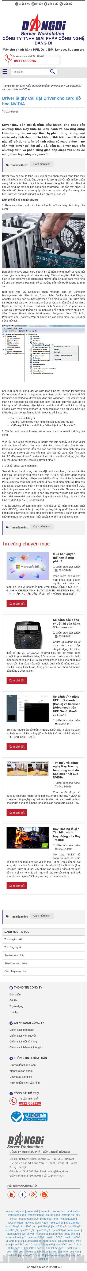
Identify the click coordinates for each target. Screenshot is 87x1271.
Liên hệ (67, 3)
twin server (28, 1233)
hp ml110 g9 (27, 1230)
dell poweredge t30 (57, 1255)
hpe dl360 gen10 (44, 1244)
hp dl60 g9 (74, 1226)
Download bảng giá (21, 1076)
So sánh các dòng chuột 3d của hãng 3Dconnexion (66, 623)
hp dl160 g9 (72, 1222)
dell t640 (13, 1255)
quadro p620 (26, 1255)
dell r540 (63, 1251)
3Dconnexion (15, 1222)
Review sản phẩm (14, 955)
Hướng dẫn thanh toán (23, 1065)
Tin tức (39, 3)
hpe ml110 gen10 (34, 1248)
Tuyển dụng (16, 1006)
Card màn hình (41, 164)
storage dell (53, 1214)
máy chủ (19, 1211)
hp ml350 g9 (59, 1230)
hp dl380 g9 (43, 1226)
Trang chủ (8, 85)
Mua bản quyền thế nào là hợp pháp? (64, 557)
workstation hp (36, 1214)
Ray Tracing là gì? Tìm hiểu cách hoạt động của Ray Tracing (66, 834)
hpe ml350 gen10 (56, 1248)
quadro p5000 (54, 1237)
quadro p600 (50, 1241)
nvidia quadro (68, 1218)
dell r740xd (25, 1251)
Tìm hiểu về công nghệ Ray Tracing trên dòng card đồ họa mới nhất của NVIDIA (66, 770)
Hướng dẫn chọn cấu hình (25, 1082)
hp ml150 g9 (43, 1230)
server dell (32, 1211)
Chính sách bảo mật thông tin (26, 1047)
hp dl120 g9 (57, 1222)
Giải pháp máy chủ (15, 971)
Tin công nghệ (12, 947)
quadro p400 (66, 1241)
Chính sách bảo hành (22, 1029)
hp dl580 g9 (59, 1226)
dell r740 (12, 1251)
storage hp (68, 1214)
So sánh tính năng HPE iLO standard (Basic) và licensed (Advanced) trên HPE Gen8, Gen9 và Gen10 (66, 706)
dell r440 (51, 1251)
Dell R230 (42, 1222)
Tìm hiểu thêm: (19, 165)
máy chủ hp (72, 1233)
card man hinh (49, 1218)
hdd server (13, 1233)
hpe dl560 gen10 (65, 1244)
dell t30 (40, 1255)
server (9, 1211)
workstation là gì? (16, 1237)
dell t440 (75, 1251)
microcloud (42, 1233)
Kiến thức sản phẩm (37, 85)
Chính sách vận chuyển (23, 1035)
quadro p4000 (72, 1237)
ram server (74, 1230)
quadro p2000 (14, 1241)
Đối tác (14, 1000)
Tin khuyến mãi (13, 939)
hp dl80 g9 (11, 1230)
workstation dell (17, 1214)
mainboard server (29, 1218)
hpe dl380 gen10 (22, 1244)
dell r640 (73, 1248)
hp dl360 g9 (28, 1226)
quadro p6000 (36, 1237)
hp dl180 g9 (12, 1226)
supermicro (56, 1233)
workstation (73, 1211)
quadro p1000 (32, 1241)
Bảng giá (52, 3)
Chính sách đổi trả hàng (23, 1041)
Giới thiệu (24, 3)
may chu (29, 1222)
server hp (45, 1211)
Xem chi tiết (16, 603)
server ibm (59, 1211)
